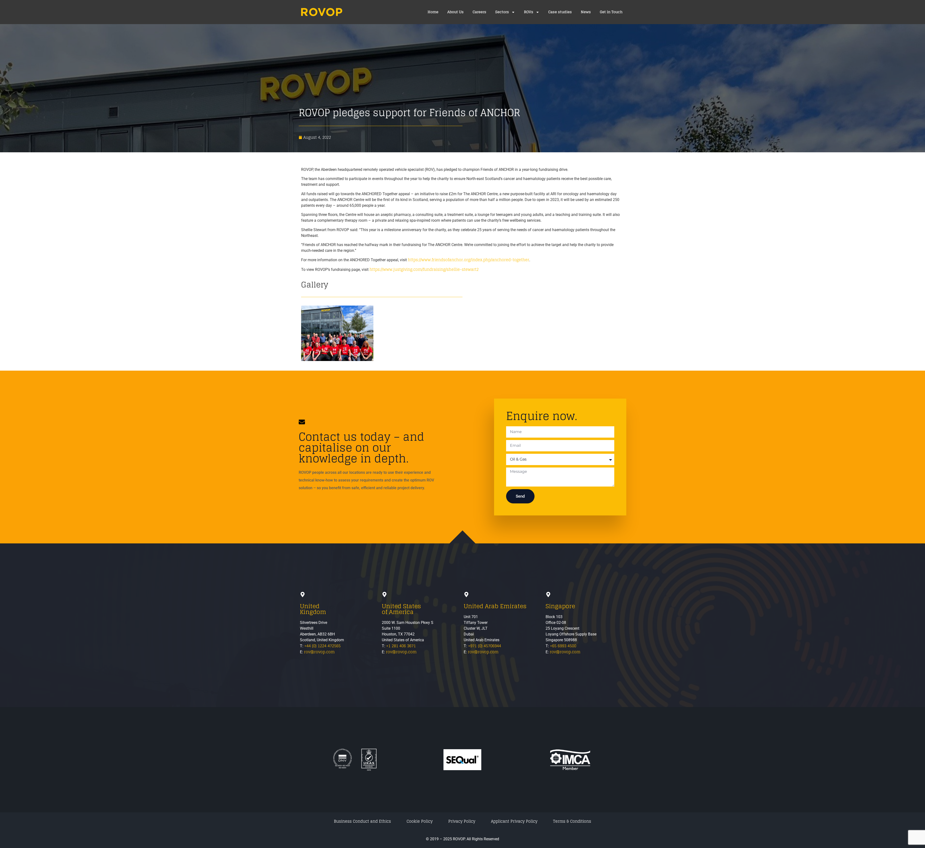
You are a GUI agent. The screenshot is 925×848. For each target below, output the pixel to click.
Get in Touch (611, 12)
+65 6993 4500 (563, 645)
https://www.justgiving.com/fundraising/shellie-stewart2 (424, 269)
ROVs (528, 12)
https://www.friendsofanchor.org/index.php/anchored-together (468, 259)
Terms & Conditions (572, 821)
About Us (455, 12)
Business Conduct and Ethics (362, 821)
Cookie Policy (420, 821)
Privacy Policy (461, 821)
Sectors (502, 12)
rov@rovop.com (319, 651)
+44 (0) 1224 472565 (322, 645)
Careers (479, 12)
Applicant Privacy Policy (514, 821)
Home (433, 12)
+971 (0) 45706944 (484, 645)
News (586, 12)
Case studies (560, 12)
